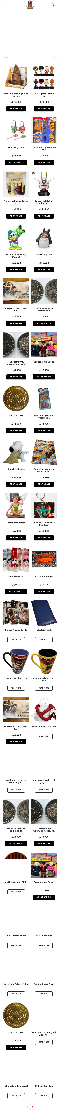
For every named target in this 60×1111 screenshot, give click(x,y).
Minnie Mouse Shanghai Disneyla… (44, 1033)
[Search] (54, 57)
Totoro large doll (44, 254)
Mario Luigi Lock (16, 147)
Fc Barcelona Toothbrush (16, 1086)
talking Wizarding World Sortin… (16, 95)
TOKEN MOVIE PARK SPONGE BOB (44, 309)
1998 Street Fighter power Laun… (44, 148)
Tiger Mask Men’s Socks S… (16, 202)
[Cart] (54, 5)
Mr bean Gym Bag (44, 1086)
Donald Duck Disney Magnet (16, 255)
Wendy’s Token (16, 1032)
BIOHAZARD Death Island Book (16, 309)
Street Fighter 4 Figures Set (44, 95)
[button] (5, 4)
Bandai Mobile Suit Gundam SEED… (44, 202)
